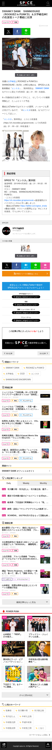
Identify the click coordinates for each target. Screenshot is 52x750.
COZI (22, 373)
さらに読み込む (26, 695)
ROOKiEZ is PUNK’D (35, 367)
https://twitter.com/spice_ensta (33, 205)
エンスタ (16, 88)
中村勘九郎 (10, 722)
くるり (41, 728)
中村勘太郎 (10, 728)
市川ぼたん (10, 716)
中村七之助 (27, 716)
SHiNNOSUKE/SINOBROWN (18, 379)
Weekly (26, 483)
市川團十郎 (23, 710)
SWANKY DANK (42, 88)
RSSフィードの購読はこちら (27, 273)
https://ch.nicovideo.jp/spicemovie (19, 200)
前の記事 (9, 353)
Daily (9, 483)
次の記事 (43, 353)
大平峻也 (12, 81)
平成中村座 (27, 722)
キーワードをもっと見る (38, 735)
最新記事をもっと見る (26, 602)
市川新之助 (39, 710)
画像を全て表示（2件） (27, 75)
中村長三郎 (27, 728)
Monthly (43, 483)
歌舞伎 (9, 710)
